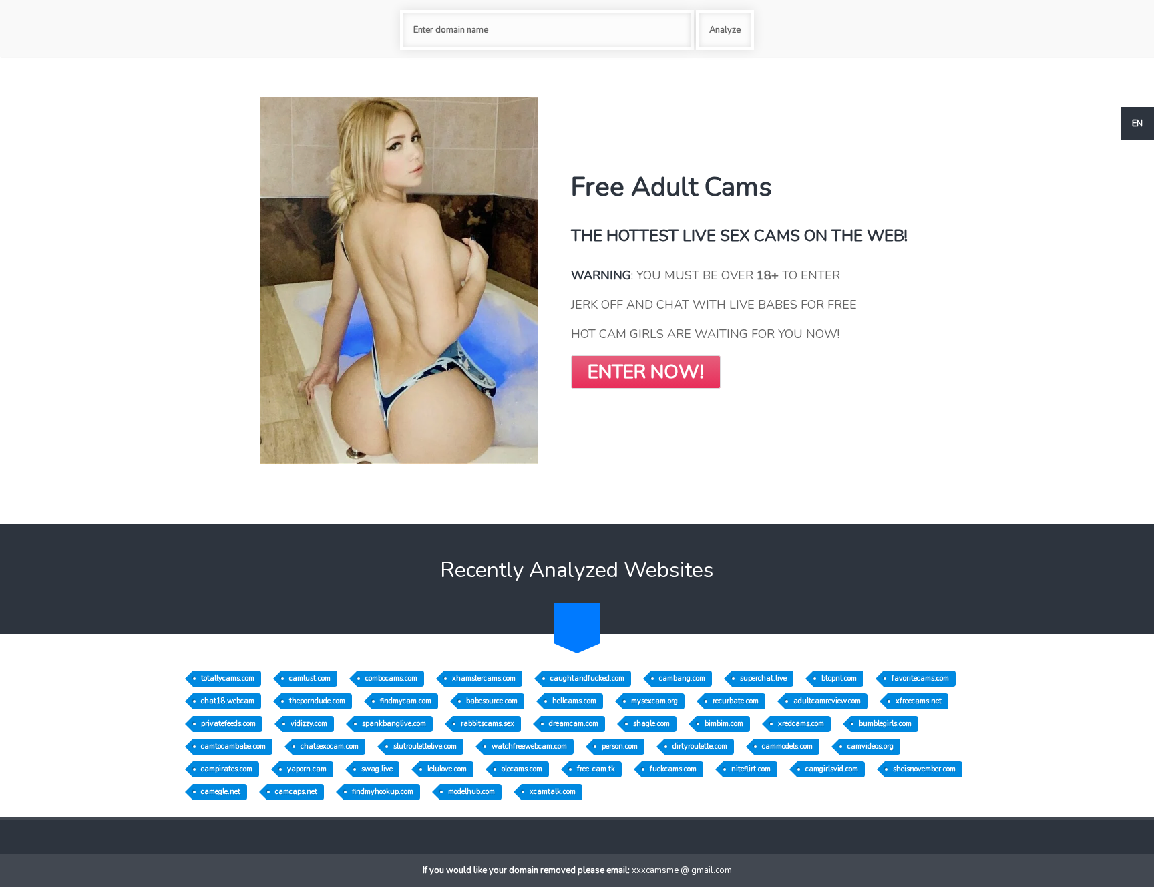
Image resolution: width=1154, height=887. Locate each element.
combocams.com (391, 678)
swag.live (377, 769)
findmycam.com (405, 701)
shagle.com (651, 724)
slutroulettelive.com (425, 746)
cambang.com (682, 678)
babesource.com (492, 701)
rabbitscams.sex (487, 724)
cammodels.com (787, 746)
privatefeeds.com (228, 724)
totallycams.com (227, 678)
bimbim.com (724, 724)
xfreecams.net (919, 701)
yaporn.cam (307, 769)
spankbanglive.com (394, 724)
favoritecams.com (920, 678)
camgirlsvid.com (831, 769)
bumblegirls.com (885, 724)
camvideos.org (870, 746)
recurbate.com (736, 701)
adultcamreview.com (827, 701)
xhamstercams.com (484, 678)
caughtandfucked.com (587, 678)
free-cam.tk (596, 769)
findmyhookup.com (382, 792)
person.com (620, 746)
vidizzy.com (309, 724)
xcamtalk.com (553, 792)
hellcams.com (574, 701)
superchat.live (763, 678)
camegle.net (220, 792)
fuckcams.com (673, 769)
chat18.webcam (227, 701)
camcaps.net (296, 792)
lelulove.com (447, 769)
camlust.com (310, 678)
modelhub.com (471, 792)
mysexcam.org (654, 701)
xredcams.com (801, 724)
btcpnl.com (839, 678)
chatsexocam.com (330, 746)
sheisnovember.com (924, 769)
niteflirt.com (751, 769)
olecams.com (522, 769)
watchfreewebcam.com (529, 746)
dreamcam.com (573, 724)
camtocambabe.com (233, 746)
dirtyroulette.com (699, 746)
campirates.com (226, 769)
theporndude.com (317, 701)
